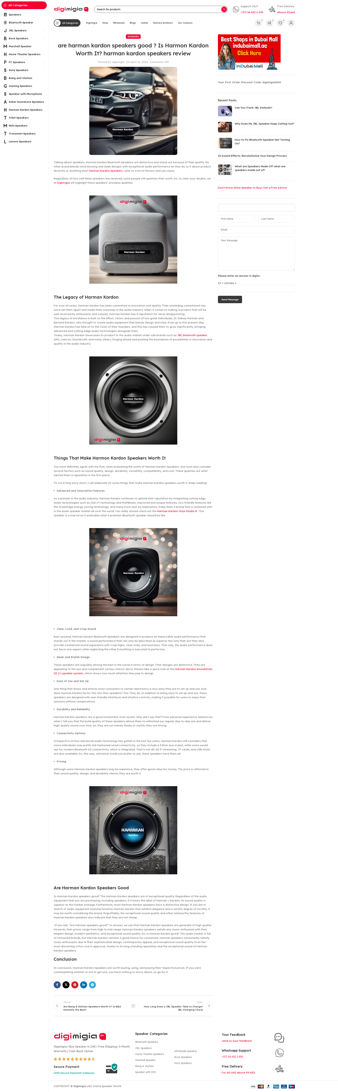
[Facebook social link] (57, 984)
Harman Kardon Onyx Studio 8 (177, 511)
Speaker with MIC (145, 1072)
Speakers (133, 36)
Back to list (133, 1005)
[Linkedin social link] (83, 984)
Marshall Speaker (145, 1060)
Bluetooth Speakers (146, 1042)
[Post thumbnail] (225, 111)
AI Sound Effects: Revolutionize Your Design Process (252, 155)
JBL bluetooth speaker (192, 335)
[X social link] (66, 984)
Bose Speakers (183, 1057)
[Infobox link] (248, 9)
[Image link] (80, 1036)
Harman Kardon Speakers (106, 170)
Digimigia (63, 182)
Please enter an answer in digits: (239, 275)
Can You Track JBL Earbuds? (253, 107)
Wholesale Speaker (185, 1051)
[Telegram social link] (92, 984)
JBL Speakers (143, 1048)
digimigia (118, 62)
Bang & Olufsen (144, 1066)
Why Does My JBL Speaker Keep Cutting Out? (264, 123)
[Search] (224, 9)
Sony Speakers (183, 1063)
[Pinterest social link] (74, 984)
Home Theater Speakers (149, 1054)
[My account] (291, 22)
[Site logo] (71, 9)
